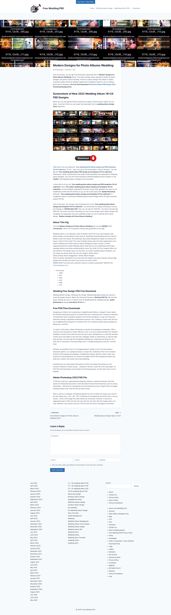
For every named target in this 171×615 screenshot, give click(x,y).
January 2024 (35, 510)
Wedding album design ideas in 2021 (107, 414)
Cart (110, 519)
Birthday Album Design (104, 8)
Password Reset (114, 557)
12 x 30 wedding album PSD (78, 483)
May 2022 (33, 537)
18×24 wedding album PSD (77, 491)
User (110, 576)
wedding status (73, 540)
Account (112, 511)
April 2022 (33, 540)
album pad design (74, 494)
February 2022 (35, 546)
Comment (55, 436)
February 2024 (35, 507)
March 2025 (34, 488)
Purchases (112, 563)
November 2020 (36, 584)
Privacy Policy (114, 497)
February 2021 (35, 576)
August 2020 (34, 592)
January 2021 (35, 578)
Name (53, 460)
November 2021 (36, 554)
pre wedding (72, 507)
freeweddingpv (59, 69)
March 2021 (34, 573)
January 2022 (35, 548)
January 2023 (35, 521)
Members (112, 552)
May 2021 (33, 567)
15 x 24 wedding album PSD (78, 488)
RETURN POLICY (115, 568)
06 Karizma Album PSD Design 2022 (102, 84)
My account (113, 554)
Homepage (113, 538)
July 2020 (33, 595)
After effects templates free (119, 514)
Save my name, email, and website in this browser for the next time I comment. (77, 465)
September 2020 (36, 589)
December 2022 (36, 524)
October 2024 (35, 497)
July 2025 (33, 483)
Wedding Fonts (73, 532)
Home (92, 8)
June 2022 (34, 535)
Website (102, 460)
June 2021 (34, 565)
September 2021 (36, 559)
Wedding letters (73, 535)
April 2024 (34, 502)
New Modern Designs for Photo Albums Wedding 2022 (64, 415)
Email (77, 460)
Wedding (71, 518)
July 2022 (33, 532)
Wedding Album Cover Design (78, 524)
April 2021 (33, 570)
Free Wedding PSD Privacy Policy (120, 533)
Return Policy (113, 500)
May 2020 (33, 600)
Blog (110, 516)
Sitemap (112, 571)
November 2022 (36, 527)
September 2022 (36, 529)
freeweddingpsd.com (60, 265)
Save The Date (73, 513)
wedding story (73, 543)
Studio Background (75, 516)
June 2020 (34, 597)
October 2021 (35, 557)
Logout (111, 549)
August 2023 (34, 513)
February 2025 (35, 491)
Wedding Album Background (78, 521)
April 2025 (33, 486)
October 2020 (35, 586)
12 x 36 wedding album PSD (78, 486)
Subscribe (136, 8)
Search (108, 483)
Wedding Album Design (76, 527)
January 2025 (35, 494)
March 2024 (34, 505)
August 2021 (34, 562)
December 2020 (36, 581)
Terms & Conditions (116, 503)
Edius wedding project (117, 530)
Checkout (112, 525)
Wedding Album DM (75, 529)
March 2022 (34, 543)
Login (111, 546)
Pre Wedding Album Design (78, 510)
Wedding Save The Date (76, 537)
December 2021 (36, 551)
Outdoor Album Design (76, 505)
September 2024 (36, 499)
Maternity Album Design (76, 502)
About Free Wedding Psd (118, 508)
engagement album (75, 499)
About (111, 492)
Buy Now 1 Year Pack (86, 2)
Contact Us (113, 495)
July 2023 (33, 516)
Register (112, 565)
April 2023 (34, 518)
